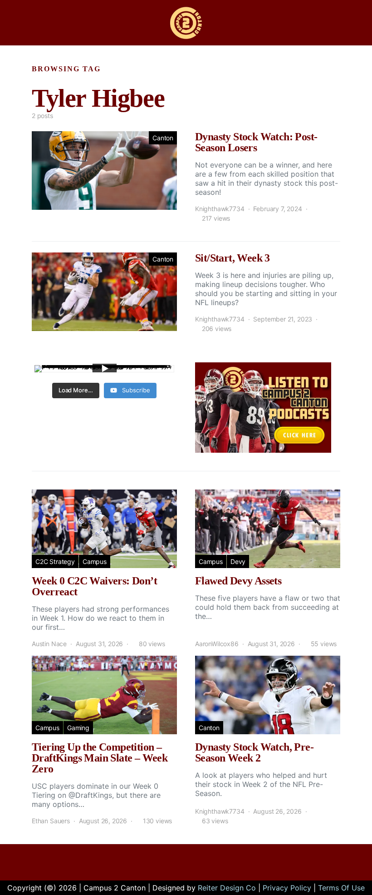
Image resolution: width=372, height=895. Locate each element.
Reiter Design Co (227, 887)
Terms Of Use (341, 887)
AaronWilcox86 (217, 644)
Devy (237, 561)
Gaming (78, 728)
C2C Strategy (55, 561)
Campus (95, 561)
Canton (162, 138)
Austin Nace (49, 644)
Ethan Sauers (51, 821)
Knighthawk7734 (220, 209)
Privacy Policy (287, 887)
